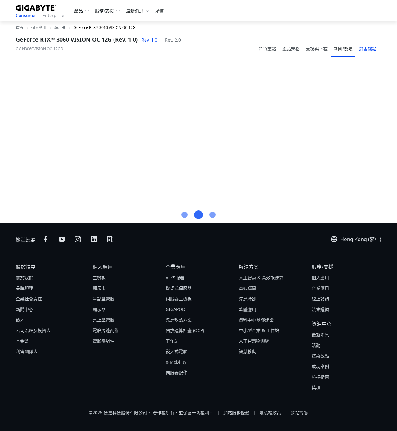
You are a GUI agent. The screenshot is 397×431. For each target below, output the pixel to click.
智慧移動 (247, 351)
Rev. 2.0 (173, 40)
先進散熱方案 (179, 320)
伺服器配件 (176, 372)
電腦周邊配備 (106, 330)
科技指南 (320, 377)
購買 (159, 11)
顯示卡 (99, 288)
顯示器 (99, 309)
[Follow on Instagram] (78, 239)
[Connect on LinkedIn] (94, 239)
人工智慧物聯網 (254, 341)
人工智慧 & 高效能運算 (261, 278)
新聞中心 (24, 309)
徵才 (20, 320)
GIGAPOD (175, 309)
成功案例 (320, 366)
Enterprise (53, 15)
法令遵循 (320, 309)
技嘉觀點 (320, 356)
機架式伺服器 (179, 288)
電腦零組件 (103, 341)
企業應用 (175, 266)
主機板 (99, 278)
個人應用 (103, 266)
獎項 (316, 387)
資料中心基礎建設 (256, 320)
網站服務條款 (236, 412)
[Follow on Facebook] (45, 239)
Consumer (26, 15)
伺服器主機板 (179, 299)
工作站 (172, 341)
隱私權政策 (270, 412)
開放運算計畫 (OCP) (185, 330)
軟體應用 (247, 309)
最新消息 (320, 335)
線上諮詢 (320, 299)
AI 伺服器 (175, 278)
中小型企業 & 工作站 (259, 330)
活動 (316, 345)
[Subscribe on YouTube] (62, 239)
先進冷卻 (247, 299)
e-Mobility (176, 362)
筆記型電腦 (103, 299)
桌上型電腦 (103, 320)
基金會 (22, 341)
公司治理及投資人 (33, 330)
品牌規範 (24, 288)
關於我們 (24, 278)
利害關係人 (27, 351)
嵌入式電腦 (176, 351)
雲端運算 (247, 288)
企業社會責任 (29, 299)
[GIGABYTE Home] (38, 7)
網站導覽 (299, 412)
